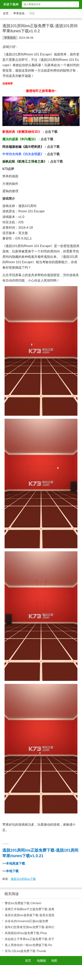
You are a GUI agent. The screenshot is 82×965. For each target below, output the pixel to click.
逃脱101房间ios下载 (23, 878)
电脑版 (41, 960)
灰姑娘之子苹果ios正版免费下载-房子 (29, 939)
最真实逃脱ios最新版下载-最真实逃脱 (29, 915)
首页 (6, 13)
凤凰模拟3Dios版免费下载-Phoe (26, 933)
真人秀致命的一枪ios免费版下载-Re (28, 945)
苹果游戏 (18, 13)
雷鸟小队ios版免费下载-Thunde (25, 951)
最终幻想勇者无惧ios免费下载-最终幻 (29, 927)
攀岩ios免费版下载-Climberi (23, 903)
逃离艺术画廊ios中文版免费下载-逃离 (29, 909)
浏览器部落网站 (11, 4)
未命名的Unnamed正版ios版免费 (26, 921)
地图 (54, 960)
